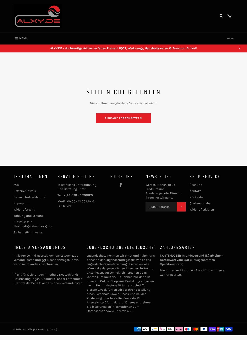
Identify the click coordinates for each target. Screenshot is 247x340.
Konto (230, 38)
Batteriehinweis (25, 191)
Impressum (22, 203)
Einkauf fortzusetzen (123, 118)
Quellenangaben (200, 203)
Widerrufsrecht (24, 209)
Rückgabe (196, 197)
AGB (16, 185)
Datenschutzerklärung (29, 197)
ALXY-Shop (29, 329)
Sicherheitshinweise (28, 232)
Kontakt (195, 191)
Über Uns (195, 185)
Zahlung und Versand (29, 216)
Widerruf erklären (201, 209)
